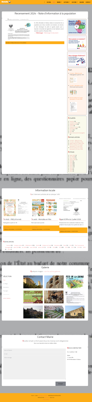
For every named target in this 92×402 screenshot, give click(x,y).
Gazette (72, 121)
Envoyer (60, 384)
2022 (71, 165)
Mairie (59, 2)
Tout (4, 280)
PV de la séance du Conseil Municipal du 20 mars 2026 (76, 148)
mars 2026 (72, 158)
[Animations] (75, 282)
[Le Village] (33, 282)
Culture (74, 2)
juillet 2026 (72, 155)
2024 (71, 162)
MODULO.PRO (47, 397)
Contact (88, 2)
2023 (71, 164)
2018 (71, 169)
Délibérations (73, 124)
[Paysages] (54, 282)
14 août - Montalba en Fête (76, 86)
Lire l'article (16, 207)
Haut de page (46, 399)
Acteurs (66, 2)
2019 (71, 168)
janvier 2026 (73, 159)
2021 (71, 167)
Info (54, 2)
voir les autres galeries (52, 271)
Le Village (5, 283)
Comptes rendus (74, 123)
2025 (71, 161)
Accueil (49, 2)
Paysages (5, 291)
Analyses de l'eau (74, 127)
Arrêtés (71, 126)
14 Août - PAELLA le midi (77, 74)
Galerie (82, 2)
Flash (71, 130)
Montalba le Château (6, 2)
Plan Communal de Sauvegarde (77, 133)
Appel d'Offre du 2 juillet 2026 (77, 143)
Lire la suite (6, 227)
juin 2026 (72, 157)
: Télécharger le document (46, 33)
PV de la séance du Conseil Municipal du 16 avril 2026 (76, 98)
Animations (72, 128)
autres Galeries (6, 298)
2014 (71, 171)
